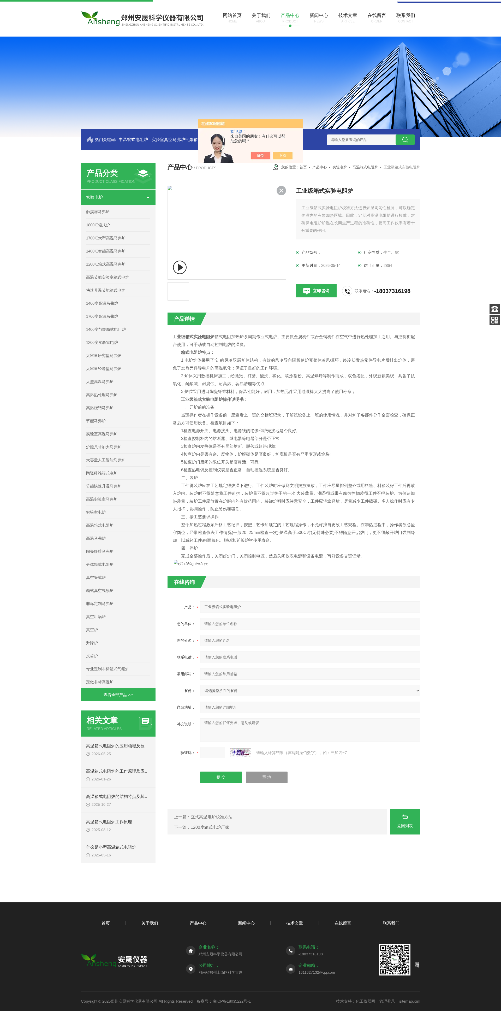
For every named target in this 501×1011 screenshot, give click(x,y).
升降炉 (92, 642)
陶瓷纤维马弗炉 (100, 551)
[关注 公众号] (495, 320)
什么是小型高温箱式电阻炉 (111, 847)
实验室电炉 (96, 512)
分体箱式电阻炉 (100, 564)
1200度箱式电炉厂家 (210, 827)
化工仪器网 (365, 1001)
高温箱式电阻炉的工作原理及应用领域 (121, 771)
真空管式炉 (96, 577)
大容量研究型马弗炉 (103, 355)
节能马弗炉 (96, 421)
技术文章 (294, 923)
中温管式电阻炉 (133, 139)
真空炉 (92, 629)
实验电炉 (94, 197)
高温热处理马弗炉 (101, 394)
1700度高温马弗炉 (102, 316)
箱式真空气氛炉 (100, 590)
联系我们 (391, 923)
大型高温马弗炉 (100, 381)
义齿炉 (92, 656)
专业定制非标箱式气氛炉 (107, 669)
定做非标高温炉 (100, 682)
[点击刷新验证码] (240, 752)
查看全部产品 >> (118, 694)
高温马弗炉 (96, 538)
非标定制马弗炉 (100, 603)
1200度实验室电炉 (102, 342)
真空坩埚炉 (96, 616)
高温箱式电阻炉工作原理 (109, 822)
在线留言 (343, 923)
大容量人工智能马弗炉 (105, 460)
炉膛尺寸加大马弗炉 (103, 447)
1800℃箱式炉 (98, 225)
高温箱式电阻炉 (100, 525)
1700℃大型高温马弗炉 (106, 238)
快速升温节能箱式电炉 (105, 290)
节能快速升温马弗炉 (103, 486)
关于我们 (149, 923)
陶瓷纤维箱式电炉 (101, 473)
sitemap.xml (409, 1001)
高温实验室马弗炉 (101, 499)
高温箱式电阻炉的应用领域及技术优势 (121, 746)
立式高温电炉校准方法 (211, 817)
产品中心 (319, 167)
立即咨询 (321, 291)
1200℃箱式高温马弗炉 (106, 264)
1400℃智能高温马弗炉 (106, 251)
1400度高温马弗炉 (102, 303)
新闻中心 (246, 923)
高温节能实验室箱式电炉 (107, 277)
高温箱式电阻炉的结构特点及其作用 (119, 796)
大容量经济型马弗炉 (103, 368)
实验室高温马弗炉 (101, 434)
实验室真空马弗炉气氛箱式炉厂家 (183, 139)
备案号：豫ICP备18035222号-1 (224, 1001)
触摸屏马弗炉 (98, 211)
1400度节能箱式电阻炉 (106, 329)
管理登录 (387, 1001)
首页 (303, 167)
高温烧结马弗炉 (100, 407)
